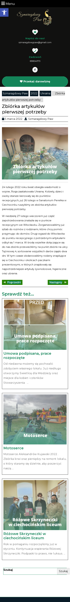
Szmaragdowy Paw (15, 93)
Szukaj (8, 569)
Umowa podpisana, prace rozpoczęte (27, 355)
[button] (4, 12)
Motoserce (13, 448)
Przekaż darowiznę (36, 81)
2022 (34, 93)
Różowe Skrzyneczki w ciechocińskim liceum (24, 536)
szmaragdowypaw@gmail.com (35, 42)
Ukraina (45, 93)
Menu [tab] (10, 4)
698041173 (35, 61)
